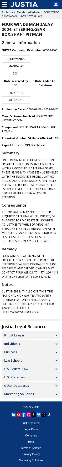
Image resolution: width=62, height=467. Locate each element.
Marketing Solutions (19, 394)
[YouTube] (19, 415)
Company (31, 435)
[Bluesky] (39, 415)
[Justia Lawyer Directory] (48, 415)
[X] (44, 415)
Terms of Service (31, 447)
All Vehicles (34, 12)
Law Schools (13, 360)
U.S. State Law (14, 377)
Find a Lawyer (14, 335)
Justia (5, 12)
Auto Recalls (18, 12)
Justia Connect (31, 423)
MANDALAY (10, 15)
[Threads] (34, 415)
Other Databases (16, 386)
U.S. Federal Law (16, 369)
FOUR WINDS (51, 12)
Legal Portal (31, 429)
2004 (23, 15)
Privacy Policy (31, 454)
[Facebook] (24, 415)
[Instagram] (29, 415)
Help (31, 441)
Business (10, 352)
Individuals (12, 344)
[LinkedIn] (14, 415)
